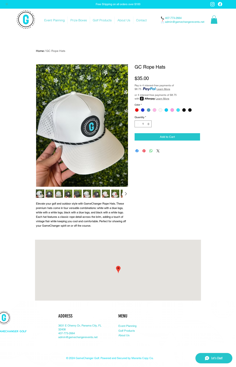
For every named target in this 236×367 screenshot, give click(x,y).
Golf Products (126, 330)
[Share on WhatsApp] (151, 151)
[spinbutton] (143, 124)
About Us (124, 335)
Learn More (163, 89)
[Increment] (148, 124)
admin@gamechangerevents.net (184, 21)
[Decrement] (137, 124)
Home (40, 51)
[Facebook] (220, 4)
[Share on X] (158, 151)
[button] (214, 19)
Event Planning (127, 325)
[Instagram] (212, 4)
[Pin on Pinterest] (144, 151)
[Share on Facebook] (137, 151)
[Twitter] (6, 364)
